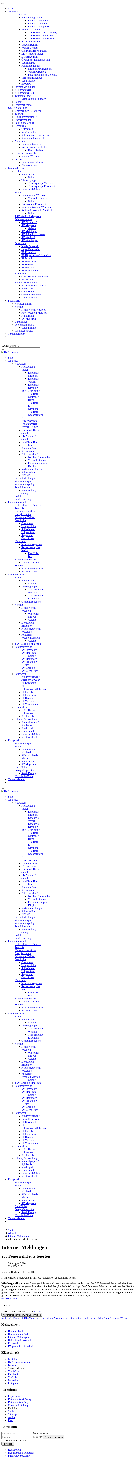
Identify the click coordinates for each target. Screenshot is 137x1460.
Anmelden (7, 1444)
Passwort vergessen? (19, 1455)
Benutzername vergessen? (21, 1452)
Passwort (37, 1436)
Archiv (37, 1311)
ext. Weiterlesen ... (11, 1298)
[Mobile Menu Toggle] (2, 3)
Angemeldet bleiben (15, 1440)
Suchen (5, 345)
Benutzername (40, 1433)
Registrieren (14, 1449)
